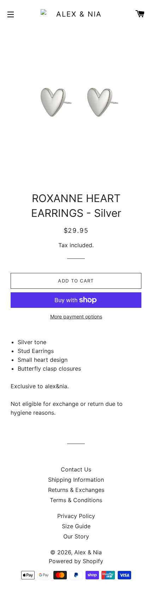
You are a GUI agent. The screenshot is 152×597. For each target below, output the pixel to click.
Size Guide (76, 526)
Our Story (76, 536)
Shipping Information (76, 479)
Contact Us (76, 469)
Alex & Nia (88, 552)
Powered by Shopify (76, 561)
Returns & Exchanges (76, 489)
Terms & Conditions (76, 500)
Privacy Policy (76, 515)
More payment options (76, 316)
